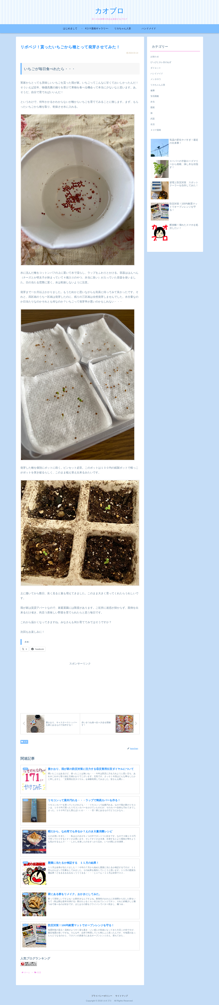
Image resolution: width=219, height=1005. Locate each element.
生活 (25, 742)
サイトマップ (121, 996)
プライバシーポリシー (101, 996)
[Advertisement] (80, 687)
